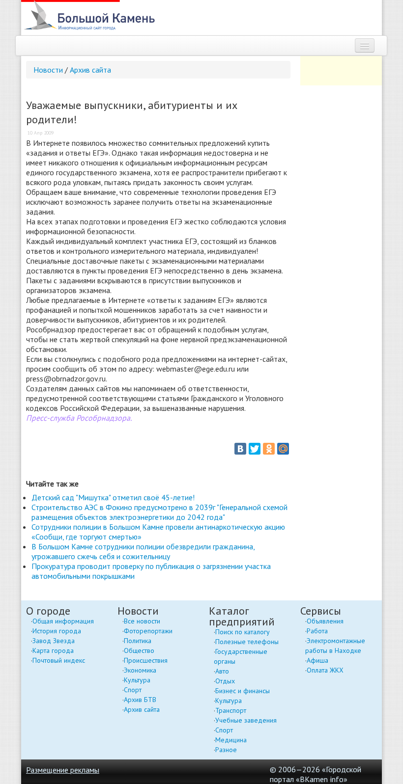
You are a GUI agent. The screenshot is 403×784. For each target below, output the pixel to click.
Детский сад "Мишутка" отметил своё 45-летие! (113, 497)
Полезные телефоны (247, 641)
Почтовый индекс (58, 660)
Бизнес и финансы (242, 690)
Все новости (142, 621)
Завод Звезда (53, 640)
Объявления (325, 621)
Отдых (225, 680)
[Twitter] (254, 449)
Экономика (140, 670)
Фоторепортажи (148, 630)
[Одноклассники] (269, 449)
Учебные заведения (246, 720)
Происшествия (146, 660)
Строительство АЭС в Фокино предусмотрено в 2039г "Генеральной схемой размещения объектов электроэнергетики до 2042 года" (159, 512)
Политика (137, 640)
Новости (48, 70)
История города (56, 630)
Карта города (53, 650)
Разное (226, 749)
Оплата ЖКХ (325, 670)
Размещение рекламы (62, 770)
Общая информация (63, 621)
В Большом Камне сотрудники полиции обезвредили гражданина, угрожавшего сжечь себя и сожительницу (143, 551)
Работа (317, 630)
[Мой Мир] (283, 449)
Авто (222, 671)
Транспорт (230, 710)
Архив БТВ (140, 699)
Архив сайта (90, 70)
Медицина (231, 739)
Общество (139, 650)
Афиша (317, 660)
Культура (137, 680)
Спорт (133, 689)
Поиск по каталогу (242, 631)
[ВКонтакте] (240, 449)
